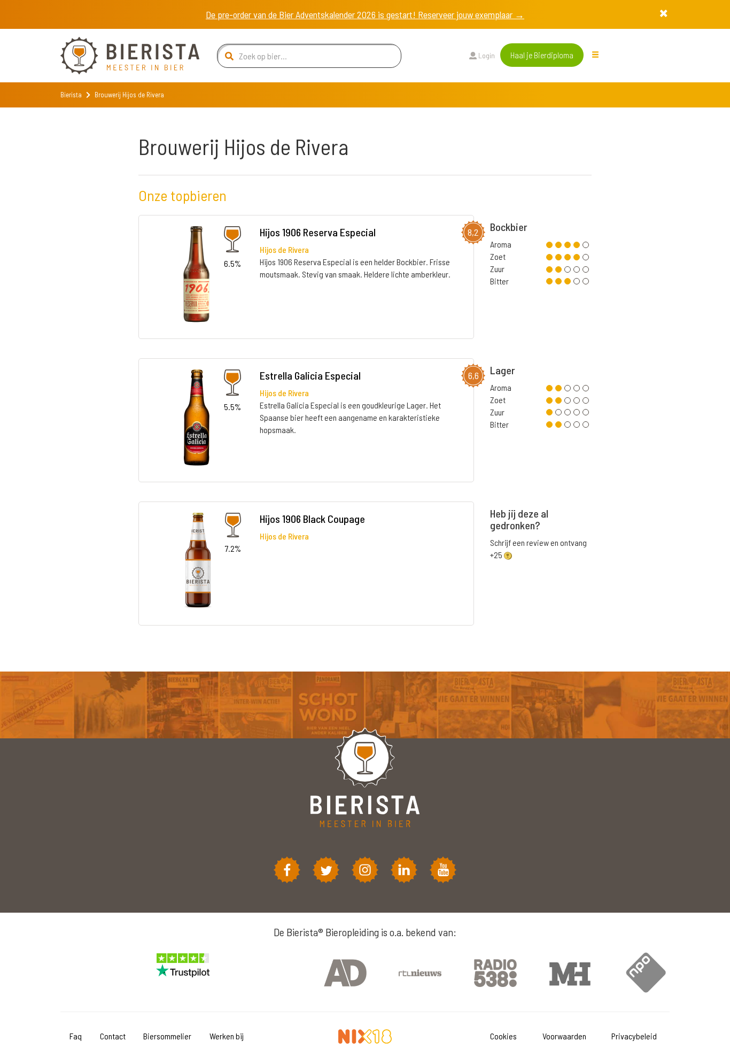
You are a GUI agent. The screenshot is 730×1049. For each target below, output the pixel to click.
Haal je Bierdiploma (541, 55)
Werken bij (226, 1036)
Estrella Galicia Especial (310, 375)
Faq (75, 1036)
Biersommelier (167, 1036)
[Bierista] (121, 55)
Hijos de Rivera (284, 249)
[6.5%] (196, 276)
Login (486, 55)
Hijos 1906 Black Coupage (312, 518)
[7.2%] (196, 562)
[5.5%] (196, 419)
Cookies (503, 1036)
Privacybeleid (634, 1036)
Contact (113, 1036)
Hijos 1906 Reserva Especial (318, 232)
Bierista (71, 94)
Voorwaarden (564, 1036)
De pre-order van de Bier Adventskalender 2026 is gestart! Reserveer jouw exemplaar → (365, 14)
